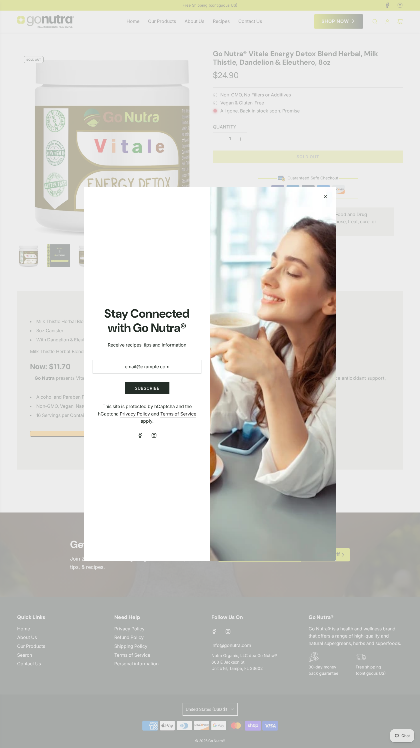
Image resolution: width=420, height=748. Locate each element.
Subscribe (147, 387)
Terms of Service (178, 413)
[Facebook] (140, 435)
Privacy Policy (135, 413)
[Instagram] (154, 435)
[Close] (325, 197)
